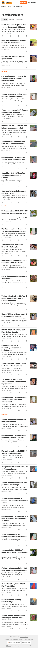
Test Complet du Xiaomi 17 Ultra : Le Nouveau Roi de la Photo (14, 365)
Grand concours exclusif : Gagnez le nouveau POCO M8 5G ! (14, 111)
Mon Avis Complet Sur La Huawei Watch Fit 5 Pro (14, 277)
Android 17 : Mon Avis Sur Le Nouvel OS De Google (12, 246)
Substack (8, 646)
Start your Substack (14, 642)
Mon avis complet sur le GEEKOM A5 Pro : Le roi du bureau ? (14, 452)
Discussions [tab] (19, 19)
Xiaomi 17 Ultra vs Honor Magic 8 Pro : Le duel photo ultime (14, 315)
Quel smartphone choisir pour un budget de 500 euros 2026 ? (14, 261)
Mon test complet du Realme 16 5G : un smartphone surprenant (13, 230)
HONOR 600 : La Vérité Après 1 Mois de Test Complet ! (13, 331)
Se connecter (32, 2)
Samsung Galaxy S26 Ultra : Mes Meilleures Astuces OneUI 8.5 (13, 436)
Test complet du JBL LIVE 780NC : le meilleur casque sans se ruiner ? (14, 213)
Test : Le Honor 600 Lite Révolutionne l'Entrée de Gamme (13, 535)
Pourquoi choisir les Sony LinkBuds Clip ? (11, 601)
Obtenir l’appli (26, 642)
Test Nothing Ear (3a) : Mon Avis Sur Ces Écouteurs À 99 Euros (13, 26)
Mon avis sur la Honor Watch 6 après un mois (13, 57)
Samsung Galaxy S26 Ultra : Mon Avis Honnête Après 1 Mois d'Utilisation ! (13, 399)
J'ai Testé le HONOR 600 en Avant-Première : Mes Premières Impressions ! (13, 381)
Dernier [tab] (5, 19)
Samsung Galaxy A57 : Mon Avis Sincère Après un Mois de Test (13, 158)
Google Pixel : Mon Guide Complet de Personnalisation (14, 468)
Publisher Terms (24, 637)
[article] (19, 30)
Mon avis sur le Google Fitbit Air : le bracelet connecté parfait (14, 127)
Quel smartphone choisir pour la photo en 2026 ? (13, 192)
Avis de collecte (29, 639)
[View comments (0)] (10, 36)
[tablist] (12, 19)
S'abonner (23, 2)
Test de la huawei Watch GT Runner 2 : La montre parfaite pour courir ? (14, 500)
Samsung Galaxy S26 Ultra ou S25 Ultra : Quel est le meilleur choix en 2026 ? (14, 518)
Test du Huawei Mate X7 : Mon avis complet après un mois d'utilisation (13, 617)
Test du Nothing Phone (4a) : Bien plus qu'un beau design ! (14, 484)
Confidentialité (14, 639)
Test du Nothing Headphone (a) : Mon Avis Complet (13, 421)
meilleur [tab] (11, 19)
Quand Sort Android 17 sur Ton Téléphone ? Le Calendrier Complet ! (13, 175)
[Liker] (2, 36)
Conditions (21, 639)
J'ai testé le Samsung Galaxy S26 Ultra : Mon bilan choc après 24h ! (14, 569)
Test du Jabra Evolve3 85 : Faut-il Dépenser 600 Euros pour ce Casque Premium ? (14, 298)
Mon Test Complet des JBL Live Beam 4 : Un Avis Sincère (13, 42)
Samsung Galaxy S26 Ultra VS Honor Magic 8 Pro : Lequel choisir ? (14, 552)
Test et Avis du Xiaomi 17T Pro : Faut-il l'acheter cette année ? (13, 143)
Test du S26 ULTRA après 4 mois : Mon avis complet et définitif (14, 95)
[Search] (35, 19)
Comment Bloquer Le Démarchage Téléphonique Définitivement (11, 348)
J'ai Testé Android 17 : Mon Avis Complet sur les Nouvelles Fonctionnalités (13, 78)
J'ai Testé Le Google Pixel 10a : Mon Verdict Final (13, 585)
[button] (3, 6)
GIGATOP (9, 33)
